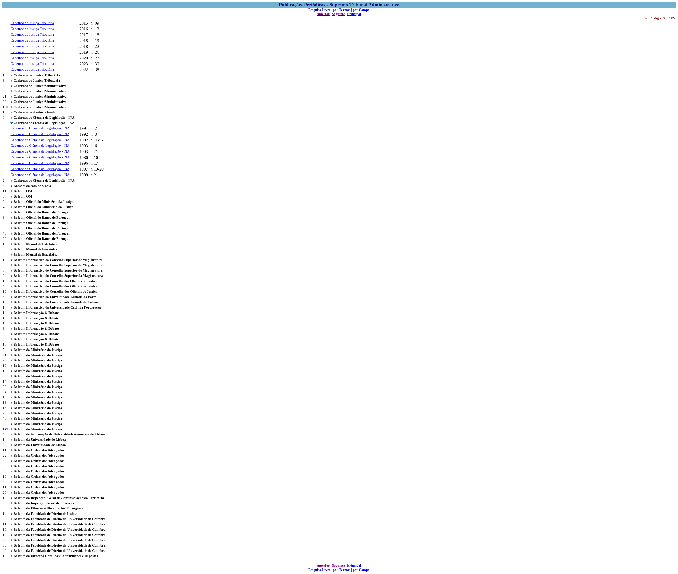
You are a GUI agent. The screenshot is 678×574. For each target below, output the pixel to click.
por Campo (361, 10)
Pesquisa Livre (319, 10)
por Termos (341, 10)
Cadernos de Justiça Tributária (32, 23)
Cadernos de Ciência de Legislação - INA (40, 128)
